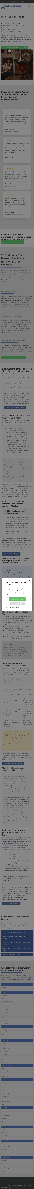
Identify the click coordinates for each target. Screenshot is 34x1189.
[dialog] (17, 594)
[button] (12, 607)
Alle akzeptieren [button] (17, 599)
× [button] (29, 580)
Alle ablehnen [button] (17, 603)
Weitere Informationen (16, 595)
